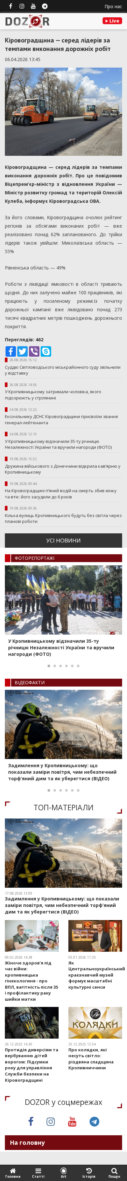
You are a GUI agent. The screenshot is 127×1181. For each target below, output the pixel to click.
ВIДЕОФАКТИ (30, 682)
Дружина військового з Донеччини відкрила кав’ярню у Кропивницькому (62, 469)
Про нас (113, 6)
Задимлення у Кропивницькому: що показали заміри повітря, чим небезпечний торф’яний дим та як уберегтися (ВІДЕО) (62, 772)
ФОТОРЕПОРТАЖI (34, 558)
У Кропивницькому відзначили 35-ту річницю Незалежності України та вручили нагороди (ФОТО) (58, 444)
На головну (27, 1142)
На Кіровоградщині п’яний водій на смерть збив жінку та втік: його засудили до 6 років (61, 494)
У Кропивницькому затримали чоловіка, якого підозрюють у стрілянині (53, 395)
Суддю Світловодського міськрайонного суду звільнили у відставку (62, 370)
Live (113, 20)
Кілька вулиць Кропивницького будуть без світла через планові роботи (63, 518)
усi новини (63, 540)
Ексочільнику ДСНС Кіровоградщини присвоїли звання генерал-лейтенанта (61, 419)
